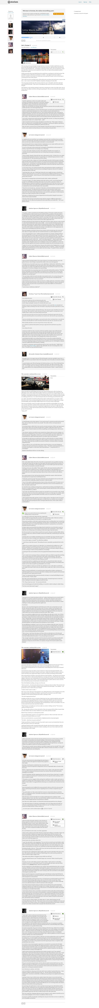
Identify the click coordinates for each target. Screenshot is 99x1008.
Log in (80, 2)
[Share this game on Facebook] (63, 19)
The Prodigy (33, 345)
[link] (57, 52)
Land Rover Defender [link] (47, 808)
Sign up (85, 2)
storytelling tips (34, 47)
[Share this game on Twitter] (64, 19)
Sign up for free (59, 13)
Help (90, 2)
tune (55, 305)
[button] (43, 34)
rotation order (10, 12)
